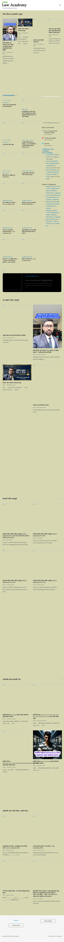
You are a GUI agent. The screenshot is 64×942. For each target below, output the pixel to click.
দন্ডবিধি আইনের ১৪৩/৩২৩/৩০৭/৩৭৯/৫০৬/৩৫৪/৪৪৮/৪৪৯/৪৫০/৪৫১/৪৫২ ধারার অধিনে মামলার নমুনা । (21, 763)
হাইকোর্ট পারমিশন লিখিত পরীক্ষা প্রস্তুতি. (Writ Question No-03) (14, 581)
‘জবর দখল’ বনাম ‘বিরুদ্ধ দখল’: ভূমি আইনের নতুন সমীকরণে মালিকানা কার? (54, 30)
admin (4, 52)
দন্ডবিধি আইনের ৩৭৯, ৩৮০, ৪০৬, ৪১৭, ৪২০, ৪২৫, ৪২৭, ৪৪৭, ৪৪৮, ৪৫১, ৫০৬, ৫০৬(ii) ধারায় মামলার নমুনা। (46, 716)
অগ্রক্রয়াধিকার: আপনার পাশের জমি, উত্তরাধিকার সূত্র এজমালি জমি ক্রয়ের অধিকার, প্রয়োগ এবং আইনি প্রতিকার (29, 114)
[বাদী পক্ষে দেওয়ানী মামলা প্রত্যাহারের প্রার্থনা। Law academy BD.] (11, 217)
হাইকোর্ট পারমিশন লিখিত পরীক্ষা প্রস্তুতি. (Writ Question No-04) (45, 581)
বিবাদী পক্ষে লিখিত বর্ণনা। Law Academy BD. (29, 259)
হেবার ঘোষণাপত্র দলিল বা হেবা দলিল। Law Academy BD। (44, 847)
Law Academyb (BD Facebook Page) (50, 131)
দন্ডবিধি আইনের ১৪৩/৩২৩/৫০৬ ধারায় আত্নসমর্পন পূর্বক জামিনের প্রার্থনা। (46, 762)
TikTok (46, 143)
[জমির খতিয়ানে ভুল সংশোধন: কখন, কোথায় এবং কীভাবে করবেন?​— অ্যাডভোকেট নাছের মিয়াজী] (10, 29)
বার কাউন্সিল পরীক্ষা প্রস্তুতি (11, 300)
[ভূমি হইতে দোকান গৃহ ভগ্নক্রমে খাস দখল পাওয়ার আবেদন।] (30, 190)
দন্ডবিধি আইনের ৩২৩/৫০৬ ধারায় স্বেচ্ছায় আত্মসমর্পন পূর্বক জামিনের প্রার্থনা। (15, 715)
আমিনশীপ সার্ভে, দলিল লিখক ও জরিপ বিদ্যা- (15, 811)
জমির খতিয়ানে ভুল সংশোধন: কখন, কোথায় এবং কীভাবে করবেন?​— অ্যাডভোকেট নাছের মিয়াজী (8, 46)
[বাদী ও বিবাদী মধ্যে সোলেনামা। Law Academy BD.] (11, 190)
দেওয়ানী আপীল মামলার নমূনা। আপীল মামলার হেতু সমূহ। (28, 173)
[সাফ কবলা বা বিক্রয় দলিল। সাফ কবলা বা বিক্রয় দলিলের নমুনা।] (17, 874)
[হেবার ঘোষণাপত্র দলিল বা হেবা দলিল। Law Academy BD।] (47, 829)
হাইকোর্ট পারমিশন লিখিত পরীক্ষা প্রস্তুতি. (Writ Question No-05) (45, 535)
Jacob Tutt (49, 195)
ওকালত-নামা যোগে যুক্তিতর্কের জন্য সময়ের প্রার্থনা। (9, 105)
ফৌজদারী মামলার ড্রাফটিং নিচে (12, 679)
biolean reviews (50, 186)
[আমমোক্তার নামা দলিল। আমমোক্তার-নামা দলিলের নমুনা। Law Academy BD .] (17, 829)
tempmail (48, 210)
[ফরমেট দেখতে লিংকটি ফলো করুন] (40, 28)
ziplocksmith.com (51, 219)
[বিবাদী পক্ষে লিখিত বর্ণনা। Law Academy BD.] (30, 246)
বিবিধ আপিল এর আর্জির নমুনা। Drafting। (9, 176)
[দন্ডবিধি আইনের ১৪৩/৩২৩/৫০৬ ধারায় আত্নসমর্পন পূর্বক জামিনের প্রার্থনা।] (47, 744)
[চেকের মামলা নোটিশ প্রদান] (11, 130)
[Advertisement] (32, 79)
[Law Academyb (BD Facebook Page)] (43, 131)
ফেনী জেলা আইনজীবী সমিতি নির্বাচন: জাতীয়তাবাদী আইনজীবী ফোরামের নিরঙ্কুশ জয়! (52, 163)
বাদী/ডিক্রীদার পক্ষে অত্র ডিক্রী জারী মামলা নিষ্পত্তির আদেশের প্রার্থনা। (29, 231)
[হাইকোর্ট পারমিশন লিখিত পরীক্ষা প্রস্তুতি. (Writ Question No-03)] (17, 564)
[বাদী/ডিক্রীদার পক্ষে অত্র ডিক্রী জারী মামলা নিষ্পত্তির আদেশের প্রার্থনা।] (30, 217)
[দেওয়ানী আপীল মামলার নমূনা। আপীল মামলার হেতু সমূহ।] (30, 160)
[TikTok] (43, 143)
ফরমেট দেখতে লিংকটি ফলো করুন (38, 41)
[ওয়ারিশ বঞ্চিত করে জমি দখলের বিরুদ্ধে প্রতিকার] (17, 318)
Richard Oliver (50, 201)
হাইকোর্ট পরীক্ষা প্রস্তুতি (10, 498)
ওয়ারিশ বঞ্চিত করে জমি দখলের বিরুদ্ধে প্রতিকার (14, 335)
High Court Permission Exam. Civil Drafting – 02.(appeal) (53, 197)
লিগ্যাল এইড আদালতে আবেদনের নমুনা (23, 29)
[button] (48, 921)
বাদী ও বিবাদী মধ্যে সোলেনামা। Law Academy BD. (9, 203)
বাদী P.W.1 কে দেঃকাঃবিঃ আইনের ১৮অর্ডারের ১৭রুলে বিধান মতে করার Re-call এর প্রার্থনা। (10, 260)
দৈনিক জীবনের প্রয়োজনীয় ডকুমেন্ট (12, 14)
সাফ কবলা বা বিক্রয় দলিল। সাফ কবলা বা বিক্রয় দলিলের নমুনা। (16, 892)
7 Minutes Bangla (50, 138)
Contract (16, 920)
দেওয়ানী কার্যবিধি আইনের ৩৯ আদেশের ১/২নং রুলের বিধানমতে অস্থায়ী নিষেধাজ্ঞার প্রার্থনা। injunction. (29, 144)
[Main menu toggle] (60, 5)
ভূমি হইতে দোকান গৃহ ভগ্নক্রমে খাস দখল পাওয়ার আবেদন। (29, 203)
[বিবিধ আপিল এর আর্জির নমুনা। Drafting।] (11, 160)
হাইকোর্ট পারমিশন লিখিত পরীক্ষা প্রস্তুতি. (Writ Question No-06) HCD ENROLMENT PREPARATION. (16, 535)
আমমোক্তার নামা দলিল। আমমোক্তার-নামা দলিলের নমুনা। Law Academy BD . (15, 847)
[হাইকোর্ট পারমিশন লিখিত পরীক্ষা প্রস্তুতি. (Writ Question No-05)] (47, 517)
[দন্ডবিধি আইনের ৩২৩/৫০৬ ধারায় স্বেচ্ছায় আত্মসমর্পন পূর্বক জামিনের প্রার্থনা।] (17, 698)
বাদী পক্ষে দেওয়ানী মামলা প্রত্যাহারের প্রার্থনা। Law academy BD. (9, 231)
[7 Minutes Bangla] (43, 138)
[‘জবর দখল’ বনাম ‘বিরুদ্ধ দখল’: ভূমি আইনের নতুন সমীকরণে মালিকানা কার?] (56, 22)
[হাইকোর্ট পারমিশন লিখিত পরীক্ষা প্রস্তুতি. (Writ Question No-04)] (47, 564)
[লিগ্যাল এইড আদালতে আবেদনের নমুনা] (25, 22)
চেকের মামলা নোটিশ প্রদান (8, 144)
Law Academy (14, 4)
